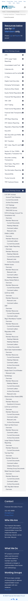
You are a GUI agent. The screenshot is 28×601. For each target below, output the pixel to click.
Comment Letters (10, 1)
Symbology (8, 376)
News (25, 1)
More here (8, 590)
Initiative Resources (13, 466)
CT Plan (7, 77)
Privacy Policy (9, 515)
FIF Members (10, 30)
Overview (9, 218)
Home (3, 11)
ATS (6, 55)
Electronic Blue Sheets (12, 89)
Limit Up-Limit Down (9, 14)
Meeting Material (12, 383)
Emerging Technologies (12, 85)
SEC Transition (9, 141)
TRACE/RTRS (9, 174)
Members (3, 1)
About (10, 3)
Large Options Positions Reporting (12, 442)
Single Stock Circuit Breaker (13, 370)
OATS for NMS (9, 293)
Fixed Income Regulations (13, 109)
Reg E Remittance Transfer (13, 319)
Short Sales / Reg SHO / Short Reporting (12, 165)
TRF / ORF (8, 101)
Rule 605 (8, 131)
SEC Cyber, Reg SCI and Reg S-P (14, 146)
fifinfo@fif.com (9, 513)
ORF (6, 306)
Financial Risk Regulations (13, 97)
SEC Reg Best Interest (12, 487)
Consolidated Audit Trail (12, 65)
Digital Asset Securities (12, 81)
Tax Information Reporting (13, 170)
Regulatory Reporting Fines (13, 127)
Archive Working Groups (13, 11)
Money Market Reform (12, 280)
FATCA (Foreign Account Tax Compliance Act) (14, 214)
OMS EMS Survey (11, 210)
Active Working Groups (12, 51)
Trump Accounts (10, 178)
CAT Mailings (10, 205)
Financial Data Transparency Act (13, 114)
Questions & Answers (13, 404)
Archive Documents (12, 202)
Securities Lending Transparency (10, 159)
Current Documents (12, 200)
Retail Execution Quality (12, 471)
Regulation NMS (10, 331)
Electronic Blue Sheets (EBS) (14, 396)
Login (14, 3)
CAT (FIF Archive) (10, 195)
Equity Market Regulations (13, 93)
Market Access (9, 264)
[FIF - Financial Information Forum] (8, 7)
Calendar (20, 1)
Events (15, 1)
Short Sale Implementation (13, 350)
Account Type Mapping (13, 197)
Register (18, 3)
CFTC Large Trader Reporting (11, 60)
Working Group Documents (15, 468)
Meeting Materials (12, 226)
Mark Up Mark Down (11, 425)
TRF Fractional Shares (11, 182)
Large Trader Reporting (12, 246)
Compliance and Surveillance (14, 73)
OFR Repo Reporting (11, 119)
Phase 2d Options (11, 208)
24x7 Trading (9, 105)
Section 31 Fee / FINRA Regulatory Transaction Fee (13, 152)
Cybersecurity (9, 69)
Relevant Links (11, 231)
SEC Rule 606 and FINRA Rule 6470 (13, 136)
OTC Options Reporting (12, 123)
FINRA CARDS (9, 233)
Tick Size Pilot (9, 453)
